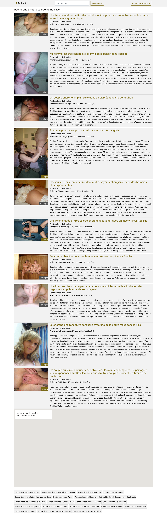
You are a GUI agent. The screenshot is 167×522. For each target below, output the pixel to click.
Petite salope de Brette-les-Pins (87, 511)
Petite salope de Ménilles (136, 506)
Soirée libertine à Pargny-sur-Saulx (30, 502)
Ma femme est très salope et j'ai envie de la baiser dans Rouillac (88, 53)
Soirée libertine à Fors (113, 492)
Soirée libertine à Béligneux (90, 492)
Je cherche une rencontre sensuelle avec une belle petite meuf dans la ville (95, 324)
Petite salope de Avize (62, 497)
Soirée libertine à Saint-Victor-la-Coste (58, 492)
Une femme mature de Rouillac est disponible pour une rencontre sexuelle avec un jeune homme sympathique (99, 17)
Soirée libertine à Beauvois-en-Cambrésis (117, 497)
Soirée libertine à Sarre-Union (60, 502)
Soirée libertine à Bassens (114, 502)
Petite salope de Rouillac (112, 506)
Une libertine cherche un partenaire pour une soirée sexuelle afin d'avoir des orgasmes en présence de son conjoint (96, 288)
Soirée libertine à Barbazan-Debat (84, 506)
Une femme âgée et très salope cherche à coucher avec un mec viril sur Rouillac (98, 220)
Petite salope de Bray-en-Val (27, 492)
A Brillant (21, 3)
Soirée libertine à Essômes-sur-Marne (54, 511)
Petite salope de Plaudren (86, 497)
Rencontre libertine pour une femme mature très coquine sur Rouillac (91, 256)
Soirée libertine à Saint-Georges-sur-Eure (33, 497)
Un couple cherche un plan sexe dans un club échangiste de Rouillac (91, 97)
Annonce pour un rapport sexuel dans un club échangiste (84, 130)
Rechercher (97, 3)
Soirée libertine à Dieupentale (28, 506)
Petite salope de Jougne (25, 511)
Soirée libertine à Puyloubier (55, 506)
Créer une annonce (141, 3)
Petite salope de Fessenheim (88, 502)
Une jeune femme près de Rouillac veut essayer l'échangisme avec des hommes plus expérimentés (98, 184)
